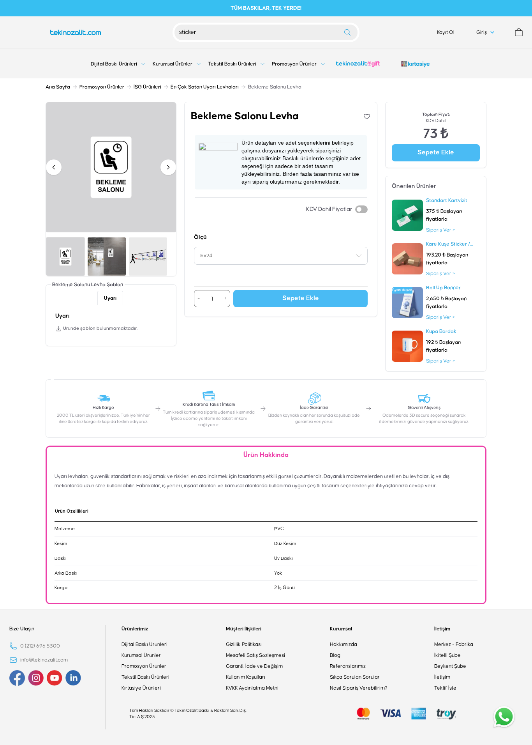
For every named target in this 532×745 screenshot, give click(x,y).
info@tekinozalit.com (44, 660)
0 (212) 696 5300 (40, 646)
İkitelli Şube (447, 655)
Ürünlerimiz (135, 629)
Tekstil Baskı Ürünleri (145, 677)
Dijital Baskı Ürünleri (144, 644)
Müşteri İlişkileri (243, 629)
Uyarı (110, 298)
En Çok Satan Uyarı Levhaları (205, 87)
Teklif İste (445, 688)
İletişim (442, 629)
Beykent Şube (450, 666)
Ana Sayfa (58, 87)
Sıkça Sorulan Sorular (355, 677)
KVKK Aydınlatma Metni (252, 688)
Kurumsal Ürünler (141, 655)
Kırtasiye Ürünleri (141, 688)
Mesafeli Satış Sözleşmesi (255, 655)
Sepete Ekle (300, 298)
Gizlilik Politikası (244, 644)
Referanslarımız (348, 666)
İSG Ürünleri (147, 87)
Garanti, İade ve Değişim (254, 666)
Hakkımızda (343, 644)
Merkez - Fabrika (453, 644)
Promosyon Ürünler (101, 87)
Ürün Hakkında (266, 455)
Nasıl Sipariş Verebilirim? (359, 688)
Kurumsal (341, 629)
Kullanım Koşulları (245, 677)
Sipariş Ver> (440, 230)
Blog (335, 655)
